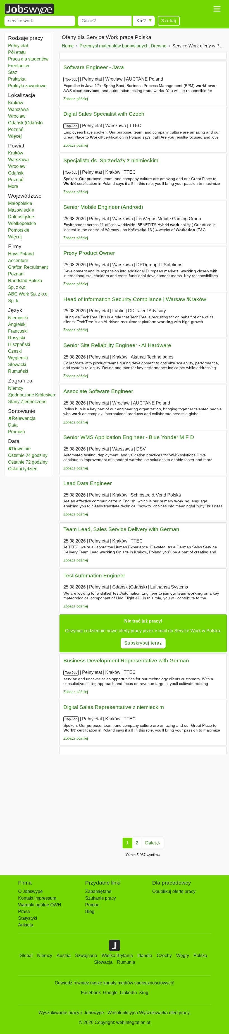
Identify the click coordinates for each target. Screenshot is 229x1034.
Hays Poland (21, 253)
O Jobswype (30, 891)
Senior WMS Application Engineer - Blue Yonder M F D (128, 437)
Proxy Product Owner (89, 253)
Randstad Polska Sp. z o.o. (25, 284)
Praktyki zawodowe (27, 85)
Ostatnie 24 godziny (27, 455)
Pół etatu (17, 52)
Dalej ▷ (152, 843)
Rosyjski (16, 337)
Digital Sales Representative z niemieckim (113, 707)
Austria (64, 955)
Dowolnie (21, 448)
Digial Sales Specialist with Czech (103, 114)
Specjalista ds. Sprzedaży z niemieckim (110, 160)
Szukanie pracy (100, 898)
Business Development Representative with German (126, 660)
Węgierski (18, 357)
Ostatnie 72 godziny (27, 462)
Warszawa (21, 109)
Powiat (16, 146)
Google (110, 992)
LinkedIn (128, 992)
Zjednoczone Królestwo (31, 395)
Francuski (18, 331)
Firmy (15, 246)
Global (26, 955)
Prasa (24, 911)
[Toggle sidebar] (217, 9)
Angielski (17, 324)
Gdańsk (22, 173)
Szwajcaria (86, 955)
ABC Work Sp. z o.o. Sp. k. (28, 297)
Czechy (164, 955)
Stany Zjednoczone (27, 401)
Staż (12, 72)
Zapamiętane (98, 891)
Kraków (21, 102)
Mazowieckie (28, 210)
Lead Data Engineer (87, 483)
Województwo (25, 196)
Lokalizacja (21, 95)
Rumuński (18, 371)
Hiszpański (19, 344)
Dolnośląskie (28, 216)
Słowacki (17, 364)
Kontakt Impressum (37, 898)
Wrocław (21, 116)
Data (13, 425)
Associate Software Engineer (98, 391)
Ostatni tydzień (22, 468)
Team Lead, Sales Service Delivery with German (121, 529)
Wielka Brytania (117, 955)
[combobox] (39, 21)
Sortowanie (21, 411)
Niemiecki (18, 317)
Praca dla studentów (28, 59)
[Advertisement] (143, 794)
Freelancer (19, 65)
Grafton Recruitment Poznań (28, 270)
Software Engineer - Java (93, 67)
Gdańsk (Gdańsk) (25, 122)
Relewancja (23, 418)
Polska (200, 955)
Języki (15, 310)
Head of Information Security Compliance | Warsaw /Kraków (134, 299)
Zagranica (20, 381)
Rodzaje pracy (25, 38)
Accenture (18, 260)
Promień (16, 431)
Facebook (91, 992)
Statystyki (27, 918)
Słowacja (103, 962)
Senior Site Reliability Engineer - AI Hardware (117, 345)
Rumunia (126, 962)
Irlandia (144, 955)
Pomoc (92, 904)
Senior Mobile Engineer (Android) (103, 207)
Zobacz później (75, 99)
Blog (89, 911)
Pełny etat (18, 45)
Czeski (15, 351)
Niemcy (21, 388)
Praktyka (16, 79)
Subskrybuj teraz (143, 643)
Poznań (21, 129)
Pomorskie (28, 230)
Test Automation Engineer (94, 575)
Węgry (182, 955)
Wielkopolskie (28, 223)
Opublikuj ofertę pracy (173, 891)
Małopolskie (28, 203)
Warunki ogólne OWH (39, 904)
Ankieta (25, 924)
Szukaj (168, 20)
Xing (143, 992)
